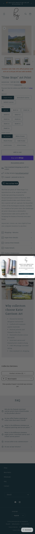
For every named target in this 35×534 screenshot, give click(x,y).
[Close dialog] (34, 256)
